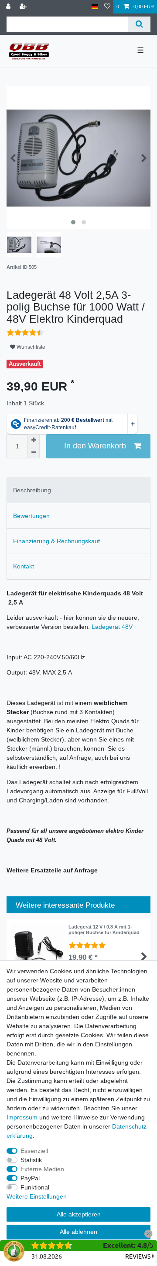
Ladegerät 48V (112, 626)
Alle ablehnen (78, 1231)
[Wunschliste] (107, 6)
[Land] (95, 6)
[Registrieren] (24, 6)
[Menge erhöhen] (33, 440)
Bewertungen (31, 515)
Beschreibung (32, 490)
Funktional (34, 1187)
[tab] (78, 490)
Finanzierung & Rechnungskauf (56, 541)
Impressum (22, 1117)
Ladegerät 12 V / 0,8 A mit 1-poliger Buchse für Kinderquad (104, 929)
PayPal (30, 1178)
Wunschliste (30, 347)
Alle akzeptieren (79, 1214)
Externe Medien (42, 1169)
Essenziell (34, 1150)
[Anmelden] (9, 6)
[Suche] (139, 24)
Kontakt (23, 566)
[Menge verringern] (33, 452)
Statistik (31, 1159)
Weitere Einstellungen (37, 1196)
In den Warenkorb (95, 445)
